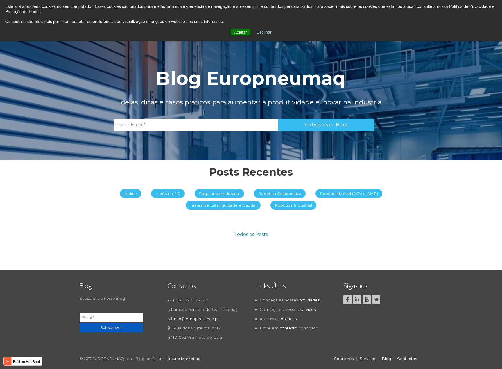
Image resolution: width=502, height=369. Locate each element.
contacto (288, 328)
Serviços (368, 358)
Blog (386, 358)
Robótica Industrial (293, 205)
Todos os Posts (251, 234)
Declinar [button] (264, 32)
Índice (130, 193)
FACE (347, 299)
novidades (309, 300)
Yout (367, 299)
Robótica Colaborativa (279, 193)
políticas (289, 318)
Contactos (407, 358)
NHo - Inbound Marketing (176, 358)
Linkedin (357, 299)
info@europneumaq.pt (196, 318)
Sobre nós (344, 358)
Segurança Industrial (219, 193)
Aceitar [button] (240, 32)
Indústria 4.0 (167, 193)
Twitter (376, 299)
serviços (308, 309)
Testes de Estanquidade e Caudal (223, 205)
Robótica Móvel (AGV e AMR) (349, 193)
